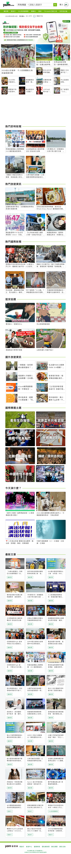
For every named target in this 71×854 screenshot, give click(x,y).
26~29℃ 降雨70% (34, 16)
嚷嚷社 (33, 11)
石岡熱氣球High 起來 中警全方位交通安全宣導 (14, 644)
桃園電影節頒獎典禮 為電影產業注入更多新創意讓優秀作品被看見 (35, 714)
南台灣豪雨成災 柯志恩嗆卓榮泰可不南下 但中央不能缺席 (14, 690)
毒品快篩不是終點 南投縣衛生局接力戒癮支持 (56, 644)
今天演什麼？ (13, 488)
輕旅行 (13, 11)
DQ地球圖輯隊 (23, 11)
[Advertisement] (35, 110)
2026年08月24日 (11, 16)
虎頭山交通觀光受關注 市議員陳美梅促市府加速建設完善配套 (36, 620)
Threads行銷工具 (50, 11)
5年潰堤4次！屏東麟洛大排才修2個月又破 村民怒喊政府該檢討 (35, 597)
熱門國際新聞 (13, 241)
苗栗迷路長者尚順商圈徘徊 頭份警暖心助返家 (56, 714)
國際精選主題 (13, 407)
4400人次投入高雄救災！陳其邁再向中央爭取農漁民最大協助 (35, 737)
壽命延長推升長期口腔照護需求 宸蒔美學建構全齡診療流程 (14, 597)
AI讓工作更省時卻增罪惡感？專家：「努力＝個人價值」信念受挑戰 (56, 737)
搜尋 (40, 11)
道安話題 (10, 299)
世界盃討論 (63, 11)
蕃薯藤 (8, 4)
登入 (61, 4)
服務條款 (37, 847)
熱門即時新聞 (13, 126)
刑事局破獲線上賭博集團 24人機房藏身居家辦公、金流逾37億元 (35, 667)
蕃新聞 (6, 11)
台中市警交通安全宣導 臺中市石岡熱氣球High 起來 (35, 644)
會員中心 (29, 847)
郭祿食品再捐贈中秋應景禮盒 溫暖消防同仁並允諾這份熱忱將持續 (56, 667)
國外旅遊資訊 (13, 357)
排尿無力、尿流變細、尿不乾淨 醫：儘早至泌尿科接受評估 (14, 714)
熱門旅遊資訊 (13, 184)
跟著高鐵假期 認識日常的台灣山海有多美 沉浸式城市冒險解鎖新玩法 (35, 807)
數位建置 (54, 847)
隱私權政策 (46, 847)
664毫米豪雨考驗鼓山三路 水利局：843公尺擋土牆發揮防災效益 (56, 573)
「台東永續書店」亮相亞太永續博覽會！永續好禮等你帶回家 (14, 573)
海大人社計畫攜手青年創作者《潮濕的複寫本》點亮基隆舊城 (56, 690)
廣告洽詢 (62, 847)
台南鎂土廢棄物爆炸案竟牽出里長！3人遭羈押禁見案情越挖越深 (56, 761)
